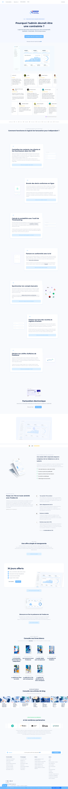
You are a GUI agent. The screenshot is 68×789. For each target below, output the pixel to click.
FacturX (46, 264)
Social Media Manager (24, 766)
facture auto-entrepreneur (34, 260)
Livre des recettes (9, 766)
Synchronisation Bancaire (11, 763)
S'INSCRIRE (56, 752)
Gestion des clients (9, 760)
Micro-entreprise (52, 766)
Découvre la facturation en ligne (41, 267)
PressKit (7, 782)
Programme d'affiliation (53, 775)
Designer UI (22, 760)
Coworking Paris (52, 769)
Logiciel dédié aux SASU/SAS (40, 761)
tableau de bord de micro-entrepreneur (29, 295)
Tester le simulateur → (56, 787)
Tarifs (50, 758)
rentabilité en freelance (33, 223)
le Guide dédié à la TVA (48, 530)
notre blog (31, 640)
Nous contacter (52, 778)
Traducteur (22, 769)
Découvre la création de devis (41, 199)
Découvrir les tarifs (34, 553)
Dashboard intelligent (10, 758)
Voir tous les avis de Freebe (34, 590)
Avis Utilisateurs (52, 763)
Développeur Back (24, 763)
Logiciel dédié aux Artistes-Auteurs (40, 768)
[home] (3, 2)
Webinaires (51, 772)
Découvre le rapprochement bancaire (26, 301)
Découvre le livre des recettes (42, 335)
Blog (50, 760)
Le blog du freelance (34, 689)
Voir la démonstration (34, 622)
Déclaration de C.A (9, 769)
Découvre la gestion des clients (27, 164)
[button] (9, 2)
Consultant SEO (23, 758)
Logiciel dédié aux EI (39, 764)
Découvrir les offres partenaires (34, 738)
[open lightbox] (34, 428)
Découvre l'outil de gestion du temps (26, 235)
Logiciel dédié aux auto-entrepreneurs (39, 759)
